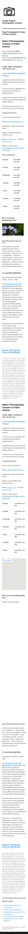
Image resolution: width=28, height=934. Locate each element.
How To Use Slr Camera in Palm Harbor (14, 373)
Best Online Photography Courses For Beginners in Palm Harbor (13, 365)
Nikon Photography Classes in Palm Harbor (13, 44)
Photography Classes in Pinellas (18, 358)
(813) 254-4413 (7, 141)
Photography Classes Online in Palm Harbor (15, 381)
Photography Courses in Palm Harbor (10, 383)
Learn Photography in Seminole (13, 916)
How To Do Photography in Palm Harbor (14, 368)
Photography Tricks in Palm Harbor (10, 396)
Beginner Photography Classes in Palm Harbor (14, 360)
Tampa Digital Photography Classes (12, 22)
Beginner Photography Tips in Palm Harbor (11, 362)
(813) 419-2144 (11, 139)
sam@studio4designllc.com (14, 121)
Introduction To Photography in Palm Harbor (12, 375)
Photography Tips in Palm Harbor (15, 395)
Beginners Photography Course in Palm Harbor (11, 351)
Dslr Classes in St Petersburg (12, 910)
